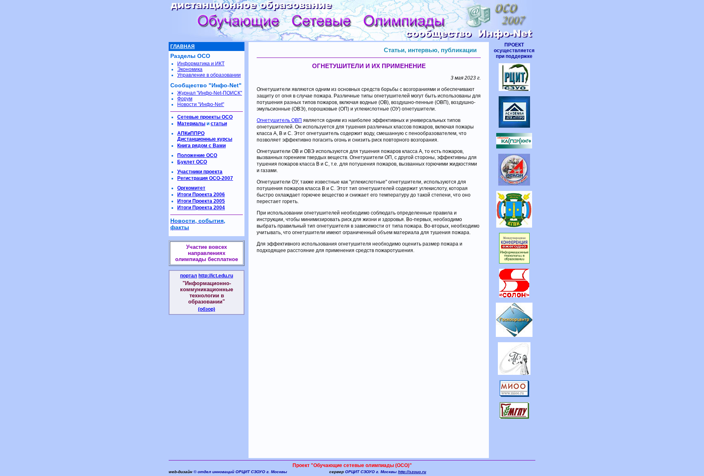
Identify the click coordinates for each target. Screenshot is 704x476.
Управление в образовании (209, 75)
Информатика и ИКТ (200, 63)
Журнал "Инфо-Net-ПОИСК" (209, 93)
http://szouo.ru (412, 471)
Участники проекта (199, 172)
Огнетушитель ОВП (279, 120)
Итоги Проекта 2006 (201, 194)
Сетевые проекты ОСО (205, 117)
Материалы (191, 123)
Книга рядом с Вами (201, 145)
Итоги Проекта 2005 (201, 201)
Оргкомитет (191, 188)
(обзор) (206, 309)
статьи (219, 123)
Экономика (189, 69)
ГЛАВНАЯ (182, 46)
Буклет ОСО (192, 162)
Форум (184, 99)
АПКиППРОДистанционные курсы (204, 136)
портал (188, 276)
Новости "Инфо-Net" (200, 104)
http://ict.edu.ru (215, 276)
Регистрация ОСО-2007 (205, 178)
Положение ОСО (197, 155)
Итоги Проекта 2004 (201, 207)
